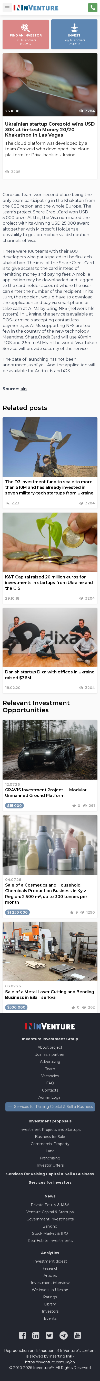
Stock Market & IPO (50, 1233)
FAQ (50, 1083)
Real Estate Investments (50, 1240)
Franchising (50, 1158)
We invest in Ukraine (50, 1290)
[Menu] (7, 7)
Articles (50, 1275)
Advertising (50, 1061)
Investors (50, 1311)
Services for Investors (50, 1182)
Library (50, 1304)
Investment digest (50, 1261)
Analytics (50, 1253)
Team (50, 1069)
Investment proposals (50, 1121)
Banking (50, 1226)
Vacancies (50, 1076)
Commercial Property (50, 1144)
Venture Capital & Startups (50, 1212)
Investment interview (50, 1282)
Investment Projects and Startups (50, 1129)
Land (50, 1151)
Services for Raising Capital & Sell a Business (53, 1106)
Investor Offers (50, 1165)
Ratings (50, 1297)
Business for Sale (50, 1136)
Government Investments (50, 1219)
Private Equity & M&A (50, 1205)
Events (50, 1318)
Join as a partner (50, 1054)
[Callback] (92, 7)
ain (24, 388)
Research (50, 1268)
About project (50, 1047)
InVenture (50, 1039)
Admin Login (50, 1097)
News (50, 1196)
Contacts (50, 1090)
